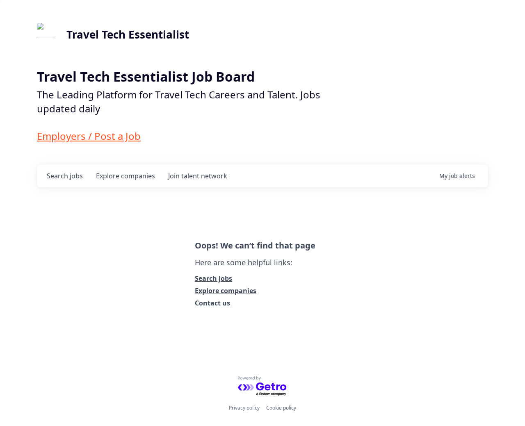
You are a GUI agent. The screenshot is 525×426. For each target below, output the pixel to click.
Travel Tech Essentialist (127, 34)
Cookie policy (281, 407)
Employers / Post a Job (89, 136)
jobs (65, 175)
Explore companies (225, 290)
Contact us (212, 303)
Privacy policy (244, 407)
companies (125, 175)
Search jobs (213, 278)
